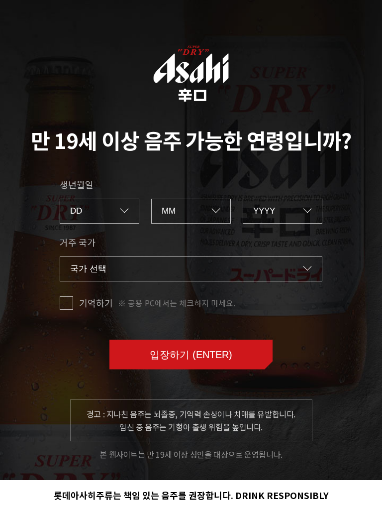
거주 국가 (78, 242)
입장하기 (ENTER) (191, 354)
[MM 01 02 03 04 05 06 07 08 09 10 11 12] (191, 211)
